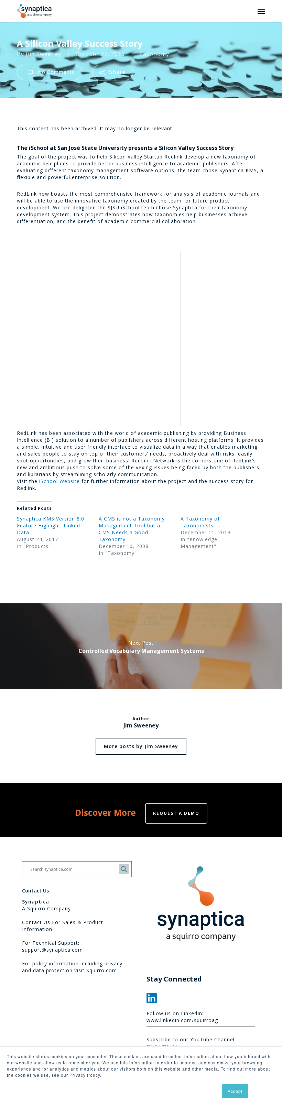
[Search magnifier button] (124, 869)
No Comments (55, 72)
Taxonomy (154, 54)
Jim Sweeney (44, 54)
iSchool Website (59, 481)
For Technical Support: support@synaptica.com (52, 946)
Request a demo (176, 813)
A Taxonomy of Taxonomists (200, 522)
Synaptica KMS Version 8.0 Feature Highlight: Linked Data (50, 525)
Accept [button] (235, 1091)
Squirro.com (101, 970)
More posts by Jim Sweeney (141, 746)
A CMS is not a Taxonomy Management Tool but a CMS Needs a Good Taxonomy (132, 528)
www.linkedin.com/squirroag (182, 1020)
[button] (261, 11)
